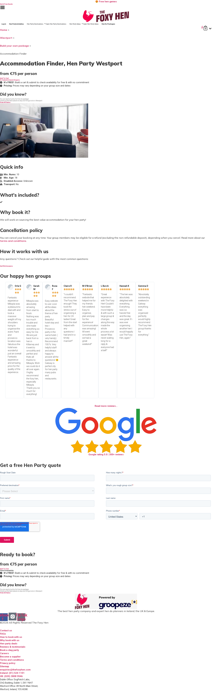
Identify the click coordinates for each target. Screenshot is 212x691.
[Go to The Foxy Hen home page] (106, 16)
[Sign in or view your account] (102, 27)
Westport (6, 37)
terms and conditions (13, 240)
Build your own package (14, 45)
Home (3, 29)
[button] (4, 78)
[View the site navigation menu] (2, 9)
